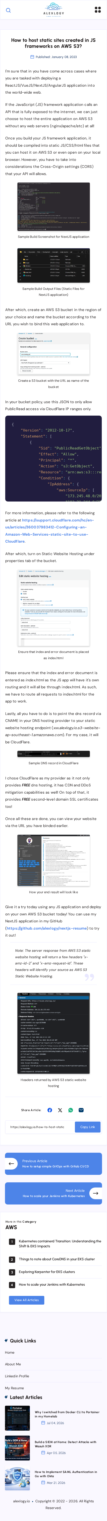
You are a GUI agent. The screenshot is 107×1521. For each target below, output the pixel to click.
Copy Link (87, 1127)
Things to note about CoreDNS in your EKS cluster (57, 1259)
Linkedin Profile (17, 1376)
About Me (13, 1364)
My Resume (14, 1388)
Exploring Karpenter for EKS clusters (47, 1272)
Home (9, 1352)
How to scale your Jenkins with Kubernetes (52, 1284)
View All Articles (26, 1300)
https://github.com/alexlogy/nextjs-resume (47, 928)
